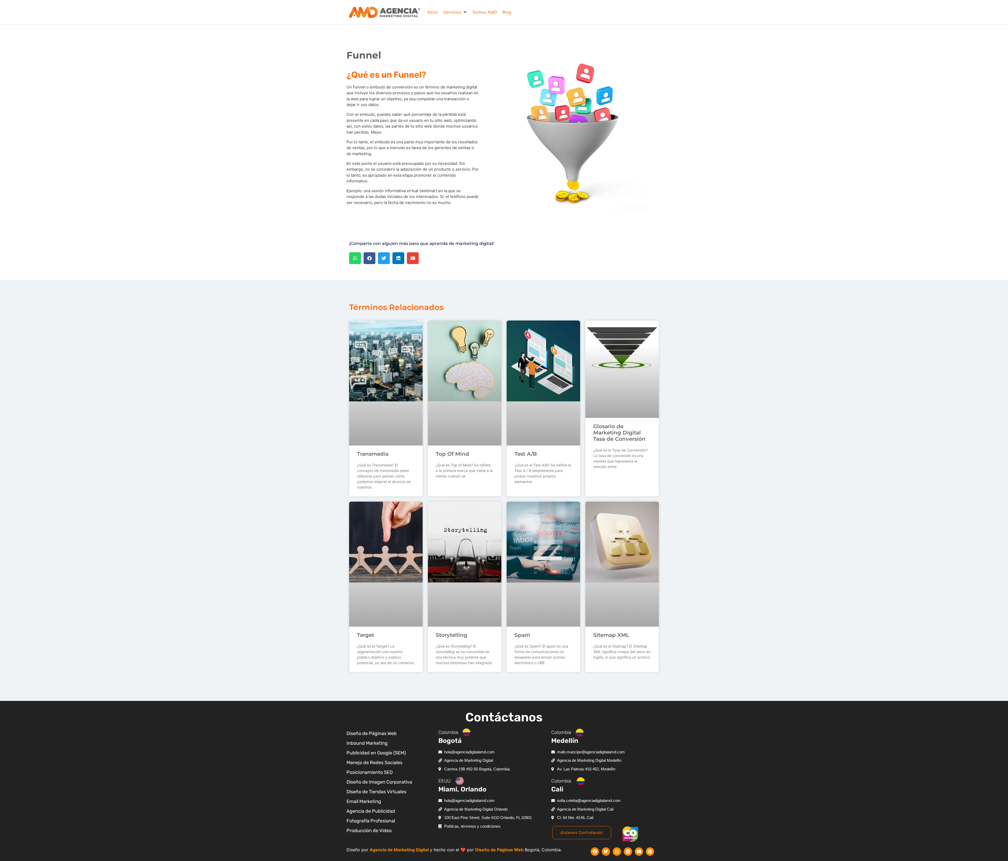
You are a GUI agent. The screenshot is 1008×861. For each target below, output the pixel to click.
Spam (522, 635)
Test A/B (525, 454)
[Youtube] (639, 851)
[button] (455, 12)
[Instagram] (617, 851)
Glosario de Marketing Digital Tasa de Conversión (619, 432)
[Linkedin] (628, 851)
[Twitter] (606, 851)
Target (365, 635)
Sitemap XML (611, 635)
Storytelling (451, 635)
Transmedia (372, 454)
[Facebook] (595, 851)
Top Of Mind (452, 454)
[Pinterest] (650, 851)
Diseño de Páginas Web (499, 849)
